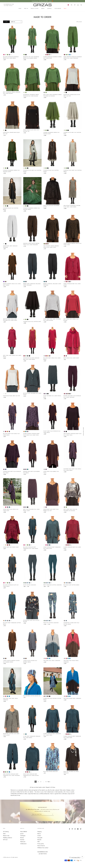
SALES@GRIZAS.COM (9, 4)
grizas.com (8, 857)
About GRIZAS (23, 831)
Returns (39, 833)
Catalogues (22, 835)
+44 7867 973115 (8, 5)
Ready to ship (6, 835)
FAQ (38, 841)
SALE (4, 833)
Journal (21, 833)
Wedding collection (7, 837)
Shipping (39, 831)
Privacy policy (40, 843)
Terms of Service (41, 845)
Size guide (39, 837)
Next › (49, 781)
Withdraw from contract (42, 847)
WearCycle (22, 841)
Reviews (22, 837)
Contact (39, 835)
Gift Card (5, 839)
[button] (71, 5)
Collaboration (23, 843)
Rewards (39, 839)
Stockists (22, 839)
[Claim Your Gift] (53, 814)
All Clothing (6, 831)
